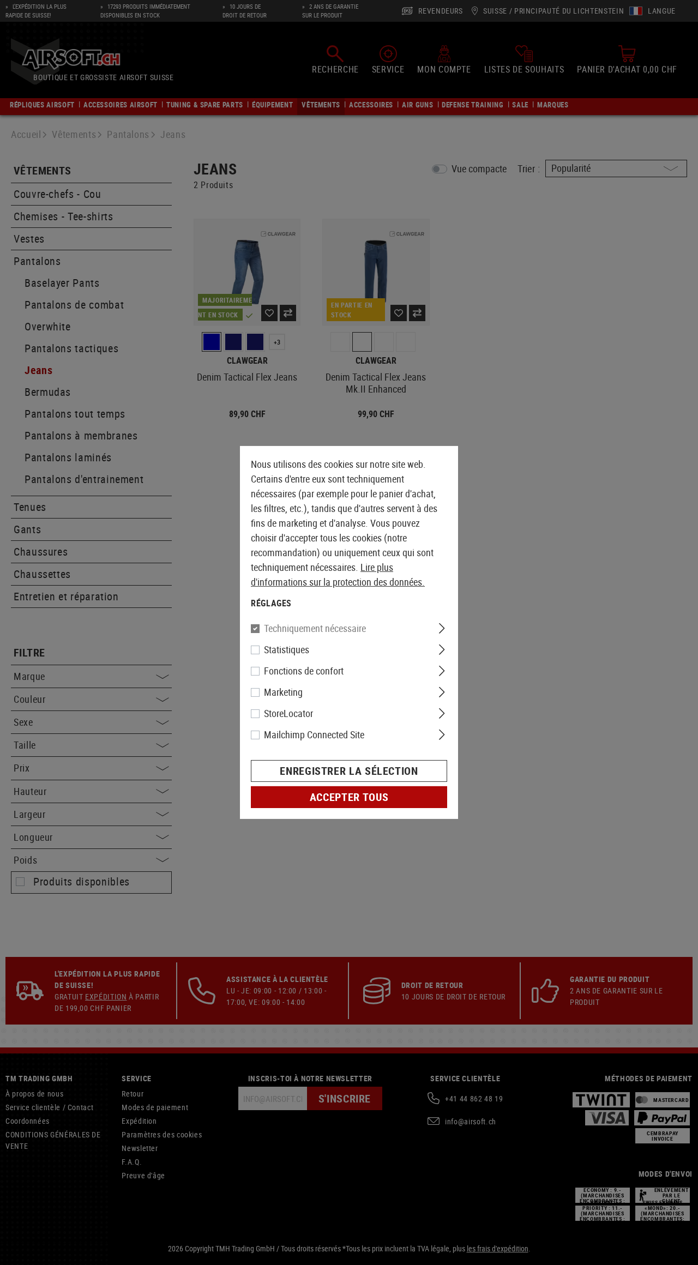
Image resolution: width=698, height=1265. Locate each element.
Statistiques (286, 649)
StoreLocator (288, 713)
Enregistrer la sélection (349, 770)
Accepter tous (349, 797)
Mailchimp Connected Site (314, 734)
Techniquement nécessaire (315, 628)
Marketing (283, 691)
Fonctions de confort (304, 670)
